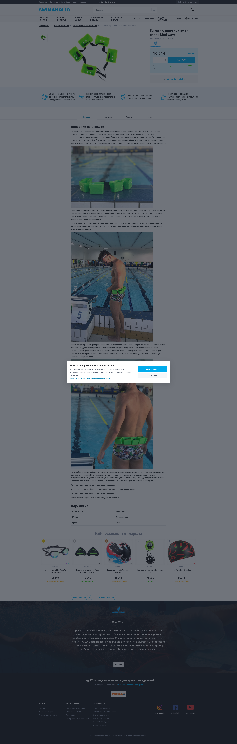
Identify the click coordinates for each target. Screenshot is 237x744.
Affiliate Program (100, 725)
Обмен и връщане (73, 712)
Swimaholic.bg (44, 26)
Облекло (137, 18)
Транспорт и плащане (75, 708)
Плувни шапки (78, 18)
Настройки (152, 375)
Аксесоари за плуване (96, 18)
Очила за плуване (43, 18)
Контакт (42, 708)
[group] (55, 561)
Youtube (121, 685)
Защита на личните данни (104, 712)
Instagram (139, 685)
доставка (191, 53)
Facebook (130, 685)
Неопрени (149, 18)
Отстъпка (193, 18)
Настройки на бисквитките (77, 719)
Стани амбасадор (101, 722)
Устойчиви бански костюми (85, 26)
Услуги (178, 18)
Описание (87, 117)
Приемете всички (152, 369)
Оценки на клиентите (48, 715)
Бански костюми (61, 18)
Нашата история (46, 712)
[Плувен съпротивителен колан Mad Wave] (43, 37)
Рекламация (71, 715)
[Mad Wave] (155, 44)
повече (118, 665)
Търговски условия (101, 708)
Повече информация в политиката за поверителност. (90, 379)
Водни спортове (162, 18)
